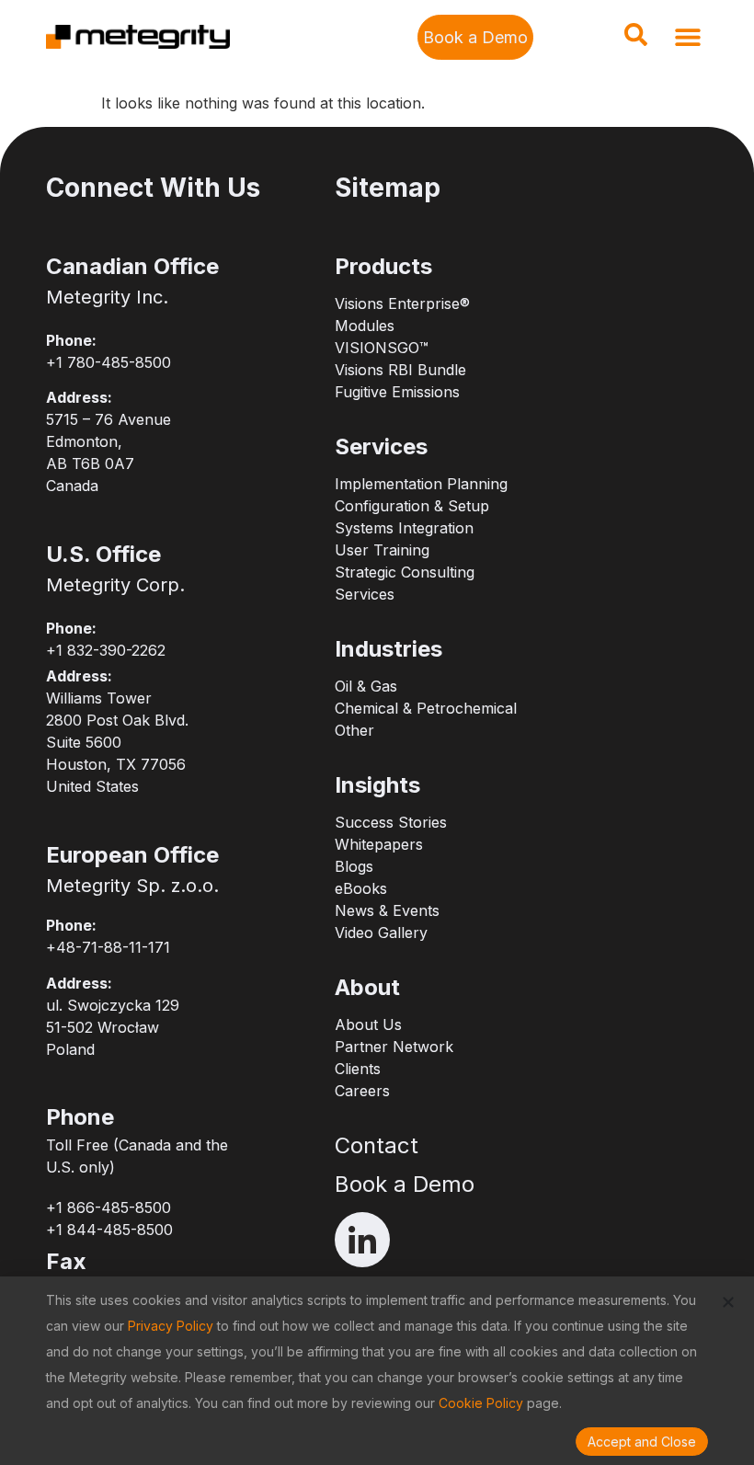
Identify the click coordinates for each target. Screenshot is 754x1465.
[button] (635, 40)
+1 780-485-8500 (108, 362)
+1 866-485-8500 (108, 1207)
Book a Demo (404, 1184)
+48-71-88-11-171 (108, 947)
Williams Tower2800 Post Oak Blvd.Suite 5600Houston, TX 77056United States (117, 742)
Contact (376, 1145)
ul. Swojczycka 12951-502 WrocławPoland (112, 1027)
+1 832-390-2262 (106, 650)
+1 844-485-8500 (109, 1229)
